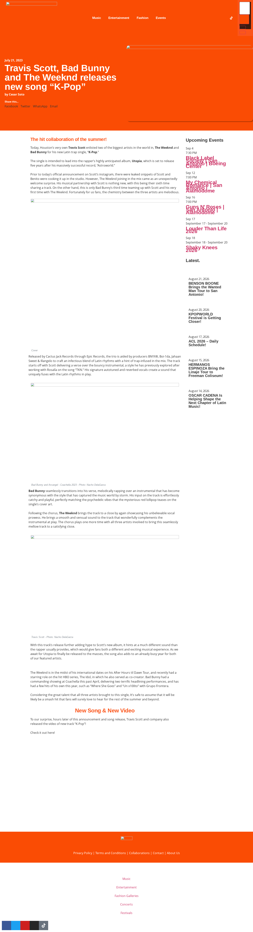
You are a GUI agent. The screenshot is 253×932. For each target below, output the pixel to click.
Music (96, 18)
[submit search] (244, 19)
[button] (11, 106)
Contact (158, 853)
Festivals (126, 913)
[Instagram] (223, 18)
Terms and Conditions (111, 853)
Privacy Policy (82, 853)
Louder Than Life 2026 (206, 230)
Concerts (126, 904)
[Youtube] (216, 18)
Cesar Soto (16, 94)
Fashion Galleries (127, 896)
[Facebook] (201, 18)
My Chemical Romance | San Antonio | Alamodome (204, 187)
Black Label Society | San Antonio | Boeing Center (206, 162)
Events (161, 18)
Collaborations (139, 853)
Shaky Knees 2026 (202, 249)
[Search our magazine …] (244, 8)
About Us (173, 853)
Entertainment (118, 18)
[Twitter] (208, 18)
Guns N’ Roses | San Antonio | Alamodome (205, 209)
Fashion (142, 18)
